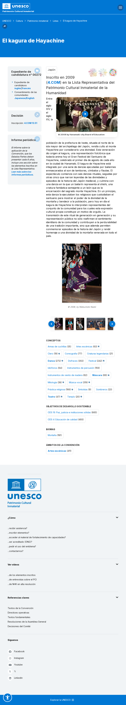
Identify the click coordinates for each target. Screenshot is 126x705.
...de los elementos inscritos (21, 575)
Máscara (97, 375)
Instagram (19, 658)
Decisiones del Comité (19, 626)
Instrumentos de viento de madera (65, 375)
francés (26, 88)
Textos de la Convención (20, 608)
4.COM (53, 82)
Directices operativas (18, 612)
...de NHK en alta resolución (21, 584)
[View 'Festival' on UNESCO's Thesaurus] (103, 361)
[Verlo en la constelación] (93, 72)
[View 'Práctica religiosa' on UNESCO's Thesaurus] (72, 389)
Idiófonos (52, 368)
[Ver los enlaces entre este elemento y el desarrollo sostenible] (113, 72)
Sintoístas (83, 389)
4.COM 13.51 (30, 123)
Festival (92, 361)
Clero (50, 353)
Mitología (52, 382)
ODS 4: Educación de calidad (62, 419)
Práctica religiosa (56, 389)
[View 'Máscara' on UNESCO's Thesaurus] (108, 375)
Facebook (19, 651)
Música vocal (75, 382)
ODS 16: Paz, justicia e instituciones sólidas (69, 412)
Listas (55, 21)
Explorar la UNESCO (60, 700)
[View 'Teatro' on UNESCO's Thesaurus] (61, 396)
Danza (51, 361)
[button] (4, 27)
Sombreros (101, 389)
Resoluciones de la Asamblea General (27, 621)
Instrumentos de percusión (80, 368)
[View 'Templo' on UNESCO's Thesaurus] (81, 396)
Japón (51, 69)
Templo (71, 396)
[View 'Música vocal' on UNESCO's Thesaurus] (89, 382)
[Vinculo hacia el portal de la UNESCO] (42, 6)
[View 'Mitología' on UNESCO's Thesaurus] (63, 382)
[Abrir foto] (81, 273)
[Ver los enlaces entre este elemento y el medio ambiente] (103, 72)
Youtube (18, 664)
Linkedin (18, 678)
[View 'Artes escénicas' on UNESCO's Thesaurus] (98, 346)
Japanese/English (24, 98)
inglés (17, 88)
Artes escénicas (84, 346)
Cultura (19, 21)
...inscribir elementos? (18, 532)
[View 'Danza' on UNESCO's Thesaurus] (62, 361)
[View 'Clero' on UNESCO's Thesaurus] (59, 353)
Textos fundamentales (19, 617)
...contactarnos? (15, 551)
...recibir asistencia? (17, 528)
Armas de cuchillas (57, 346)
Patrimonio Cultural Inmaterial (18, 11)
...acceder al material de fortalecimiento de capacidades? (37, 537)
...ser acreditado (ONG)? (20, 541)
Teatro (51, 396)
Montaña (52, 435)
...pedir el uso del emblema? (22, 546)
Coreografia (71, 353)
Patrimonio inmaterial (38, 21)
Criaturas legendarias (98, 353)
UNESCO (6, 21)
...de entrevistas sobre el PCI (22, 579)
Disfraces (73, 361)
